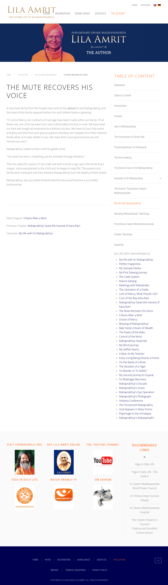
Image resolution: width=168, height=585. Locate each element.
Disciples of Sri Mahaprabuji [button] (128, 178)
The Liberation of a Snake (133, 289)
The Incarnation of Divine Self (129, 136)
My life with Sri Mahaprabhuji (36, 233)
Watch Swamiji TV (64, 479)
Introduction (120, 105)
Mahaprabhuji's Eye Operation (136, 392)
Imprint (55, 570)
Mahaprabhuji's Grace (132, 388)
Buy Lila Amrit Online (63, 444)
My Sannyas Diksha (130, 268)
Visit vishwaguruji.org (24, 444)
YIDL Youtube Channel (103, 444)
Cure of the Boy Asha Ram (134, 298)
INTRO (47, 13)
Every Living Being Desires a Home (139, 358)
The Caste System (129, 277)
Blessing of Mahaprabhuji (133, 324)
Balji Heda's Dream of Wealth (136, 328)
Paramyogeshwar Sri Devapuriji (130, 147)
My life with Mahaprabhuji (127, 203)
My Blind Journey (129, 345)
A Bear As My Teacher (131, 353)
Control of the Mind (130, 336)
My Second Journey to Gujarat (136, 375)
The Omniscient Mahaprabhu (136, 405)
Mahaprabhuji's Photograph (135, 396)
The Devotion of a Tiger (132, 366)
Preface (118, 116)
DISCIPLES (100, 13)
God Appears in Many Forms (135, 409)
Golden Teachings (123, 234)
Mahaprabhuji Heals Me (133, 341)
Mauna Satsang (127, 281)
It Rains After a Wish (34, 218)
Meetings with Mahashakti (134, 285)
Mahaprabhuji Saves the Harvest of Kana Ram (54, 226)
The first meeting (123, 157)
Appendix (145, 5)
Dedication (119, 85)
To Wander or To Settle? (133, 371)
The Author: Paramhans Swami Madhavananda (130, 191)
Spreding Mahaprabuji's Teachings (131, 213)
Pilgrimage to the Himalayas (135, 413)
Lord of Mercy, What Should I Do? (138, 294)
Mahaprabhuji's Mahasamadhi (136, 418)
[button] (158, 560)
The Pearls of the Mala (132, 332)
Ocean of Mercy (128, 319)
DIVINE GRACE (82, 13)
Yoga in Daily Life (24, 479)
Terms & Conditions (75, 570)
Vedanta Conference (131, 400)
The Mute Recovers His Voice (136, 311)
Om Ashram (103, 479)
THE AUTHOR (118, 13)
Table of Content (122, 95)
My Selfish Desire (129, 349)
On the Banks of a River (132, 362)
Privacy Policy (99, 570)
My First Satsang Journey (133, 272)
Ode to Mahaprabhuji (125, 126)
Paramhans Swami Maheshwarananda (134, 224)
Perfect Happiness (130, 264)
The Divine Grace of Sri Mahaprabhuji (133, 168)
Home (134, 5)
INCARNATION (62, 13)
